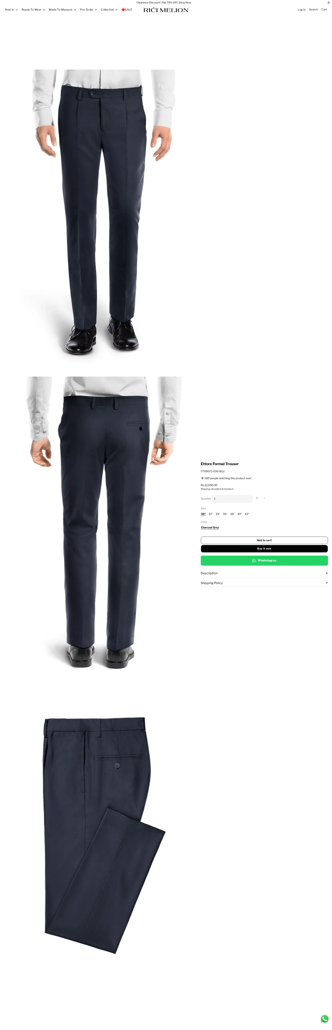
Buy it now (264, 548)
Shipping (205, 489)
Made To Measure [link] (60, 9)
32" (210, 513)
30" (203, 513)
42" (247, 513)
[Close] (328, 2)
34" (218, 513)
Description (209, 573)
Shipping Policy (212, 583)
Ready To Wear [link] (31, 9)
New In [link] (9, 9)
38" (232, 513)
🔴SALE (127, 9)
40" (239, 513)
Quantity (206, 498)
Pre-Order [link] (86, 9)
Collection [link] (107, 9)
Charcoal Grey (210, 527)
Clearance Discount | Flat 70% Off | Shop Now (163, 2)
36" (225, 513)
